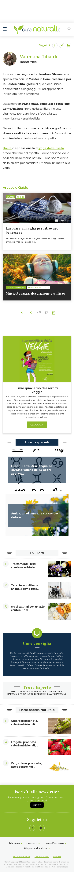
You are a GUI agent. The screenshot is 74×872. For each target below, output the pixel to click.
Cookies (57, 856)
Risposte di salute (35, 848)
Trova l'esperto (54, 843)
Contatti (32, 843)
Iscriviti (37, 805)
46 (39, 312)
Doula (7, 148)
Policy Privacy (42, 856)
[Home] (37, 29)
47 (46, 312)
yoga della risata (51, 148)
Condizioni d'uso (21, 856)
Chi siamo (14, 843)
